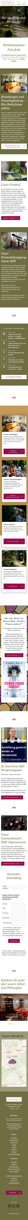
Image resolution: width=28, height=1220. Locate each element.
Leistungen (14, 1162)
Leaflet (4, 1084)
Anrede (4, 904)
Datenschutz (14, 1142)
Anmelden (14, 941)
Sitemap (14, 1152)
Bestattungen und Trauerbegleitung (12, 146)
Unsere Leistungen (12, 451)
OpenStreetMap (18, 1084)
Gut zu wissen (12, 541)
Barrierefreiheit (14, 1140)
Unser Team (14, 1180)
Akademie (12, 1192)
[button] (10, 1062)
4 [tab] (16, 1024)
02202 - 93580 (15, 1109)
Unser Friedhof (9, 218)
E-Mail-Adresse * (5, 887)
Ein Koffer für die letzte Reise (14, 1176)
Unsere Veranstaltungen (13, 496)
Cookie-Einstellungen (14, 1154)
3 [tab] (14, 1024)
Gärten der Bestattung (14, 1169)
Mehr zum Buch (13, 655)
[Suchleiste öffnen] (19, 2)
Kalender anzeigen (14, 377)
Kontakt (14, 1145)
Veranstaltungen (14, 1166)
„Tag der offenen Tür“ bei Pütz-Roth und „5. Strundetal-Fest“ (16, 345)
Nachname (5, 918)
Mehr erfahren (12, 1017)
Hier (2, 285)
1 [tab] (9, 1024)
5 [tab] (18, 1024)
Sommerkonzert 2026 (11, 863)
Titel (3, 908)
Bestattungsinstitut (14, 1183)
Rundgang (14, 1178)
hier (2, 299)
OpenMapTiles (11, 1084)
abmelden (22, 955)
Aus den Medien (14, 1171)
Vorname (5, 913)
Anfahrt (14, 1147)
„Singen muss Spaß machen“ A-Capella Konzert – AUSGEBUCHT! (16, 336)
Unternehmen (6, 923)
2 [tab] (11, 1024)
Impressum (14, 1137)
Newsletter (14, 1149)
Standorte (13, 586)
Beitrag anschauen (10, 797)
